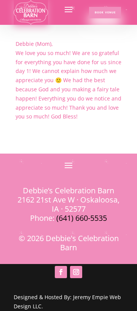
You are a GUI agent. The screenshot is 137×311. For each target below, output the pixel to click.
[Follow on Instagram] (76, 272)
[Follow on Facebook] (61, 272)
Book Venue (105, 12)
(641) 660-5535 (81, 218)
